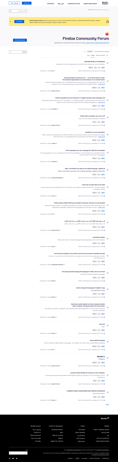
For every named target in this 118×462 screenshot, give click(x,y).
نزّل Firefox (27, 3)
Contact (70, 458)
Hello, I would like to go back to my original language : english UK (85, 168)
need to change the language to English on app (90, 288)
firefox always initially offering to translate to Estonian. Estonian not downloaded (79, 203)
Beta (61, 432)
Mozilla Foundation (103, 450)
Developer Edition (57, 429)
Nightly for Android (57, 441)
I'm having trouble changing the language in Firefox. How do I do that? (83, 271)
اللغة (26, 450)
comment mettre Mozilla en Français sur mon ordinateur (87, 373)
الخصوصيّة (84, 458)
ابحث (10, 11)
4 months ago (43, 264)
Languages (94, 71)
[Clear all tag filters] (84, 51)
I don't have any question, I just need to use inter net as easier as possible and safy (79, 253)
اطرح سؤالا (61, 3)
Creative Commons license (100, 454)
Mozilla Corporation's (74, 450)
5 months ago (43, 91)
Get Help (38, 441)
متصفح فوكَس (81, 441)
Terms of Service (94, 458)
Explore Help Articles (90, 3)
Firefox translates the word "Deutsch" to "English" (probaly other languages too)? (80, 98)
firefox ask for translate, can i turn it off (92, 116)
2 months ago (43, 333)
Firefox (101, 71)
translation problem (99, 237)
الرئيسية (106, 9)
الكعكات (77, 458)
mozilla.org (105, 458)
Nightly (60, 438)
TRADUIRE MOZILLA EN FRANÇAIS (94, 61)
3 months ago (43, 71)
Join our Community (102, 438)
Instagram (9, 458)
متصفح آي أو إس (80, 438)
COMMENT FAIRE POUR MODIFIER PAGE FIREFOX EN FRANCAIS (86, 391)
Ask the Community (20, 40)
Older (107, 404)
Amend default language (97, 340)
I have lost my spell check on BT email (93, 185)
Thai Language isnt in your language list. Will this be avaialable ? (85, 150)
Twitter (16, 458)
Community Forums (74, 3)
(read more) (101, 84)
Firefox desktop (80, 432)
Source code (105, 432)
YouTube (13, 458)
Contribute (50, 3)
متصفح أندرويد (81, 435)
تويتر (108, 435)
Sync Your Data (36, 438)
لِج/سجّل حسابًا (14, 3)
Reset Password (36, 435)
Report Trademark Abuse (101, 429)
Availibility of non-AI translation (95, 132)
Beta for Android (57, 435)
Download (82, 429)
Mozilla (105, 418)
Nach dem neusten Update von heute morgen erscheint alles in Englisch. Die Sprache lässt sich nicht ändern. (88, 305)
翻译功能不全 (101, 356)
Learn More (19, 21)
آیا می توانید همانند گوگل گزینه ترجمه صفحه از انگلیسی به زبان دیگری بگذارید (84, 221)
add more (102, 324)
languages (90, 51)
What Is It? (37, 432)
